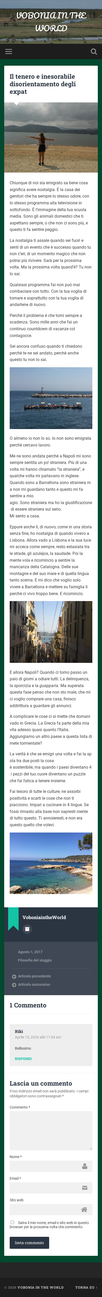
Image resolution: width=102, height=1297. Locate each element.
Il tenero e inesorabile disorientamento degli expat (43, 84)
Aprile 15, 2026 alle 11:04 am (38, 1037)
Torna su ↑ (86, 1287)
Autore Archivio (27, 929)
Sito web (17, 1200)
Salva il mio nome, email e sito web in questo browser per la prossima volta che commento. (49, 1225)
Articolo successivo (34, 984)
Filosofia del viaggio (35, 960)
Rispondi (23, 1059)
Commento (20, 1107)
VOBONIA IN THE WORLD (51, 22)
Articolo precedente (34, 976)
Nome (16, 1157)
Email (15, 1178)
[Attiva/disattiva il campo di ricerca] (94, 51)
